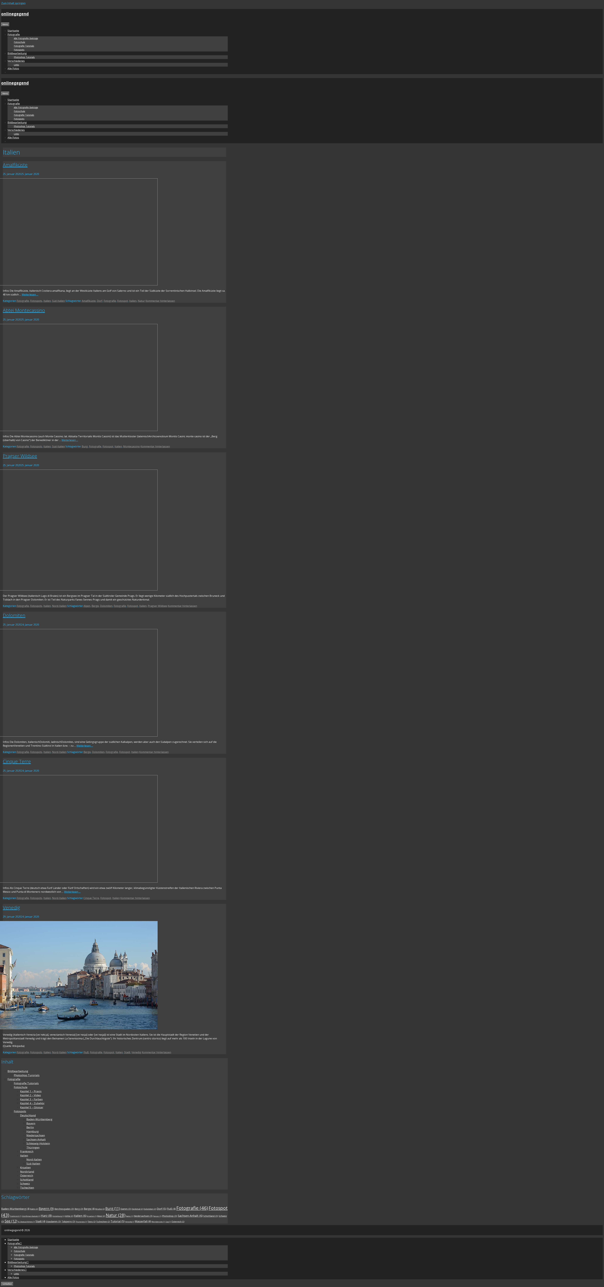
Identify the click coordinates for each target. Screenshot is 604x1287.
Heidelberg (58, 1216)
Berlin (30, 1127)
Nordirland (27, 1171)
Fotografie (23, 301)
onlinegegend (15, 13)
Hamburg (32, 1131)
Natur (141, 301)
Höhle (69, 1216)
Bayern (30, 1123)
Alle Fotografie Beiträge (26, 38)
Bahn (34, 1209)
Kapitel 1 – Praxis (31, 1091)
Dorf (99, 301)
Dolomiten (106, 606)
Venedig (11, 907)
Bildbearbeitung (18, 1071)
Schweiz (25, 1183)
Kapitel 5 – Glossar (31, 1107)
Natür (129, 1216)
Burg (85, 446)
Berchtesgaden (64, 1208)
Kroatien (25, 1167)
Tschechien (27, 1187)
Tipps (92, 1221)
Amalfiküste (15, 165)
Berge (95, 606)
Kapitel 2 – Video (30, 1095)
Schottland (27, 1179)
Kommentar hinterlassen (160, 301)
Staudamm (53, 1221)
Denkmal (137, 1209)
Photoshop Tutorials (24, 57)
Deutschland (28, 1115)
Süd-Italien (58, 301)
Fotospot (122, 301)
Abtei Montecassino (24, 310)
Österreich (26, 1175)
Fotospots (19, 49)
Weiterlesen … (30, 294)
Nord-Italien (59, 606)
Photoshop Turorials (26, 1075)
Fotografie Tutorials (24, 45)
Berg (79, 1208)
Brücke (100, 1209)
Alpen (87, 606)
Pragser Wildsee (20, 456)
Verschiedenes (16, 61)
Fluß (86, 1052)
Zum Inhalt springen (13, 3)
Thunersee (81, 1222)
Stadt (127, 1052)
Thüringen (32, 1147)
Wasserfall (143, 1221)
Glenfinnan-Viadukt (31, 1216)
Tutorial (118, 1221)
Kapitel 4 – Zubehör (32, 1103)
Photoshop (169, 1215)
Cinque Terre (17, 761)
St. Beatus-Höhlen (26, 1222)
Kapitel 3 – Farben (31, 1099)
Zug (168, 1222)
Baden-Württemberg (39, 1119)
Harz (46, 1215)
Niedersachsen (35, 1135)
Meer (101, 1216)
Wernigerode (158, 1222)
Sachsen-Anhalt (36, 1139)
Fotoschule (19, 42)
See (11, 1221)
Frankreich (26, 1151)
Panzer (157, 1216)
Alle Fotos (13, 68)
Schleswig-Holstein (38, 1143)
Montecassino (131, 446)
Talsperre (68, 1221)
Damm (125, 1208)
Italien (47, 301)
